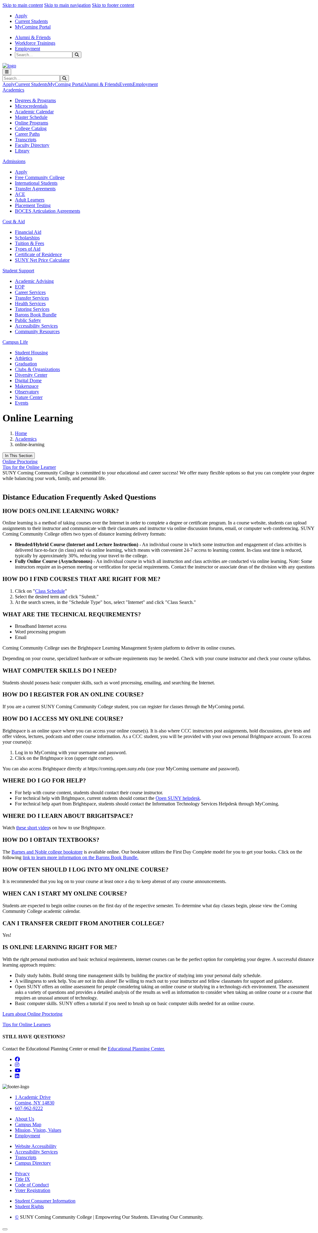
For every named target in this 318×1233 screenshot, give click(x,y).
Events (126, 84)
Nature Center (29, 397)
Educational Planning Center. (136, 1048)
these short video (32, 827)
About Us (24, 1119)
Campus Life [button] (15, 342)
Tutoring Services (32, 309)
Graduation (26, 363)
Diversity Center (31, 375)
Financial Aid (28, 232)
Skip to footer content (113, 5)
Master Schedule (31, 117)
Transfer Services (32, 298)
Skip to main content (22, 5)
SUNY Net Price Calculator (42, 260)
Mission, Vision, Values (38, 1130)
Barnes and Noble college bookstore (47, 851)
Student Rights (29, 1206)
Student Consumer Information (45, 1201)
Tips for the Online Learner (29, 467)
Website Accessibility (36, 1146)
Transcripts (25, 139)
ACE (20, 194)
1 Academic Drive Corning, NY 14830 (34, 1100)
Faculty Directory (32, 145)
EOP (20, 286)
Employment (27, 48)
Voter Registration (32, 1190)
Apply (21, 15)
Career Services (30, 292)
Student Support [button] (18, 270)
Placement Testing (33, 205)
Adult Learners (29, 199)
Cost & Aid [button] (13, 221)
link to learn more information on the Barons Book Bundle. (81, 857)
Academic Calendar (34, 111)
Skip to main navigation (67, 5)
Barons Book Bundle (36, 314)
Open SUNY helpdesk (178, 798)
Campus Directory (33, 1163)
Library (22, 150)
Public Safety (28, 320)
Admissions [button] (13, 161)
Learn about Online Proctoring (32, 1014)
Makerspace (27, 386)
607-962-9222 (29, 1108)
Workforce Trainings (35, 43)
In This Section (18, 455)
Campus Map (28, 1124)
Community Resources (37, 331)
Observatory (27, 391)
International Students (36, 183)
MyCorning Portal (33, 26)
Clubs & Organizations (37, 369)
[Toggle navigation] (6, 72)
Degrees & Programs (35, 100)
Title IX (22, 1179)
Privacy (22, 1173)
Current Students (31, 21)
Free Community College (40, 177)
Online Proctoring (20, 461)
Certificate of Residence (38, 254)
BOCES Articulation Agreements (47, 211)
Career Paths (27, 134)
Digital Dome (28, 380)
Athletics (23, 358)
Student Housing (31, 352)
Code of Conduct (32, 1184)
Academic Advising (34, 281)
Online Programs (31, 122)
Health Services (30, 303)
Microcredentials (31, 106)
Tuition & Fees (29, 243)
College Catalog (31, 128)
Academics (26, 439)
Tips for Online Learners (26, 1024)
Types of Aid (27, 249)
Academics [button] (13, 90)
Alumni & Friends (33, 37)
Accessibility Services (36, 326)
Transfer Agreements (35, 188)
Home (21, 433)
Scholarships (27, 237)
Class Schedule (50, 591)
